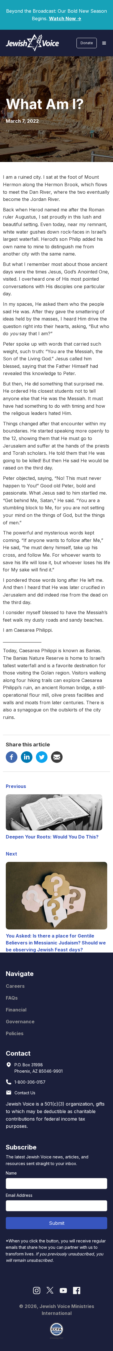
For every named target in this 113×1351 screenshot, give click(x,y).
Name (11, 1173)
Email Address (19, 1195)
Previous (16, 786)
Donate (87, 43)
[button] (104, 43)
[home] (31, 43)
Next (11, 854)
